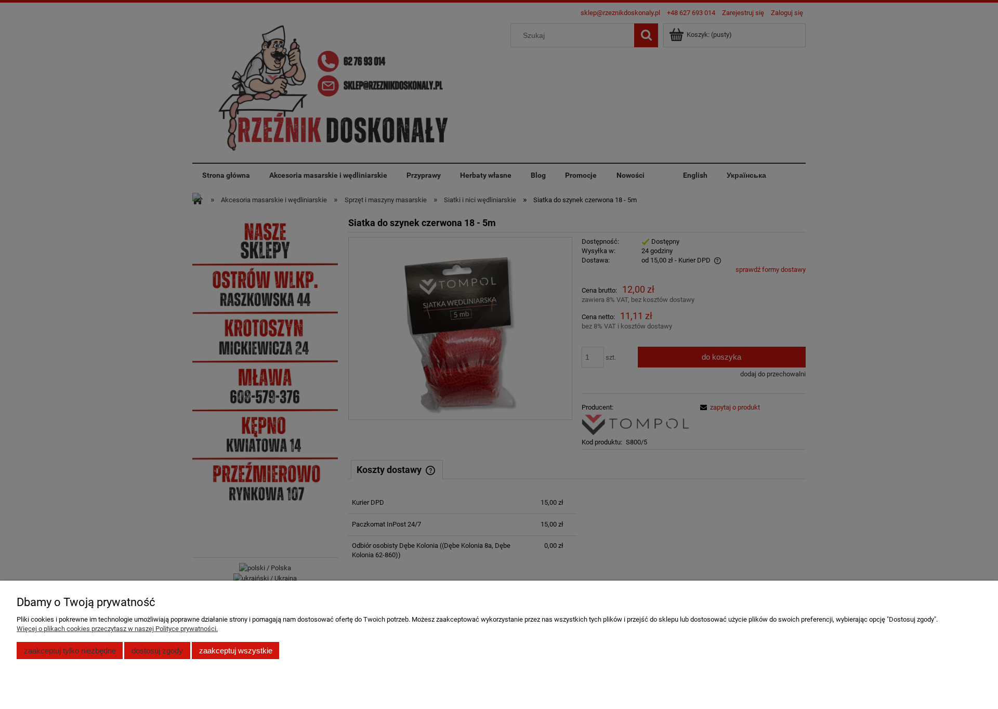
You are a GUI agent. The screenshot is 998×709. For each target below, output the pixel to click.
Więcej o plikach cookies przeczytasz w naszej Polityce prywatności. (117, 629)
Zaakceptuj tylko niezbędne (70, 650)
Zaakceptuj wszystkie (235, 650)
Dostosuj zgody (157, 650)
